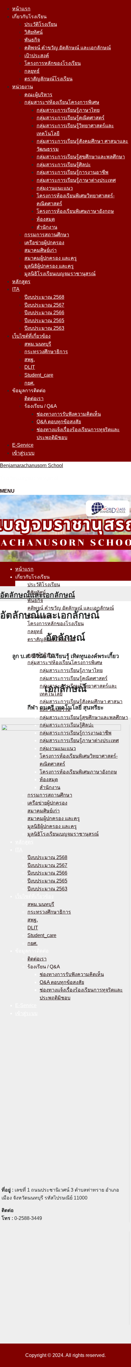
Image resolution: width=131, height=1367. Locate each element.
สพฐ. (29, 359)
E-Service (23, 445)
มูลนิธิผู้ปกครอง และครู (49, 266)
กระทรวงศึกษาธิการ (46, 351)
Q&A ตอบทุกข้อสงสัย (59, 421)
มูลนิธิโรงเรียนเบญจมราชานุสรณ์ (60, 273)
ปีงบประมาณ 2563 (44, 328)
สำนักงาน (47, 227)
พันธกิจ (32, 39)
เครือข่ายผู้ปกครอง (44, 242)
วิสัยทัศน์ (33, 32)
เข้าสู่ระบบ (23, 453)
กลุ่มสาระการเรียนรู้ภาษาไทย (68, 110)
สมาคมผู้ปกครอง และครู (50, 258)
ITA (15, 289)
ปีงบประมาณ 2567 (44, 305)
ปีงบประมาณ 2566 (44, 312)
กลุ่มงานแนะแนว (55, 188)
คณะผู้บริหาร (38, 94)
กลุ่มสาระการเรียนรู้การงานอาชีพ (72, 172)
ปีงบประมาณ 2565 (44, 320)
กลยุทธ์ (32, 71)
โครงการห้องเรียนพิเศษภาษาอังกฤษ (75, 211)
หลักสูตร (21, 281)
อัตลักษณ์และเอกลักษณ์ (37, 595)
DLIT (29, 367)
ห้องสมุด (46, 219)
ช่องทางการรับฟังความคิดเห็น (69, 414)
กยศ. (29, 383)
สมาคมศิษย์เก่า (40, 250)
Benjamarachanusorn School (31, 465)
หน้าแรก (21, 8)
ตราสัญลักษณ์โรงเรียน (48, 78)
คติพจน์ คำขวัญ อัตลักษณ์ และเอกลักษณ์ (67, 47)
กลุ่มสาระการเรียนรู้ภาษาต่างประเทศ (76, 180)
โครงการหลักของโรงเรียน (52, 63)
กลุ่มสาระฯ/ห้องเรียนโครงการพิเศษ (61, 102)
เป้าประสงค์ (36, 55)
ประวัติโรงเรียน (40, 24)
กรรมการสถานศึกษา (46, 234)
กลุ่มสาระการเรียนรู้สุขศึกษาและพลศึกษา (81, 156)
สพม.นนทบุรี (37, 344)
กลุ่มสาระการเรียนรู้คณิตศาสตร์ (70, 117)
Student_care (38, 375)
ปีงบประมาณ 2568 (44, 297)
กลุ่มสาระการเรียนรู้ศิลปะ (64, 164)
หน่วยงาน (22, 86)
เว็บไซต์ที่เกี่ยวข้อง (31, 336)
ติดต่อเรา (34, 398)
